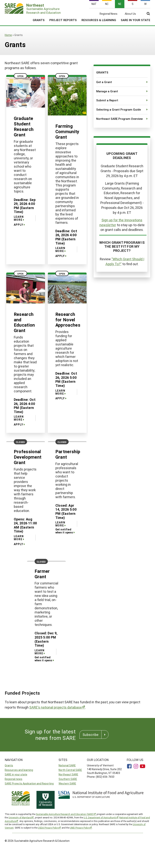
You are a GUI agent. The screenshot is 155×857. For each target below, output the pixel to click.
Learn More (19, 218)
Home (8, 35)
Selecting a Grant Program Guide (118, 109)
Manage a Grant (107, 91)
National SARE (67, 765)
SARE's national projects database (55, 707)
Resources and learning (19, 770)
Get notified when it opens (64, 531)
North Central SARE (70, 770)
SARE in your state (16, 774)
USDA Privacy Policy (48, 827)
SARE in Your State (135, 20)
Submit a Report (107, 100)
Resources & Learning (98, 20)
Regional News (108, 13)
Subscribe (90, 734)
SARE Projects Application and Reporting (29, 783)
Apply (18, 224)
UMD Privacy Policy (80, 827)
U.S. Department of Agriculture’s (100, 817)
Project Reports (63, 20)
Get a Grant (104, 82)
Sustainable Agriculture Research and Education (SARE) (65, 814)
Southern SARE (68, 779)
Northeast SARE (68, 774)
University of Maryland (20, 817)
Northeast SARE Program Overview (119, 119)
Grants (39, 20)
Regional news (13, 779)
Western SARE (67, 783)
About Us (130, 13)
